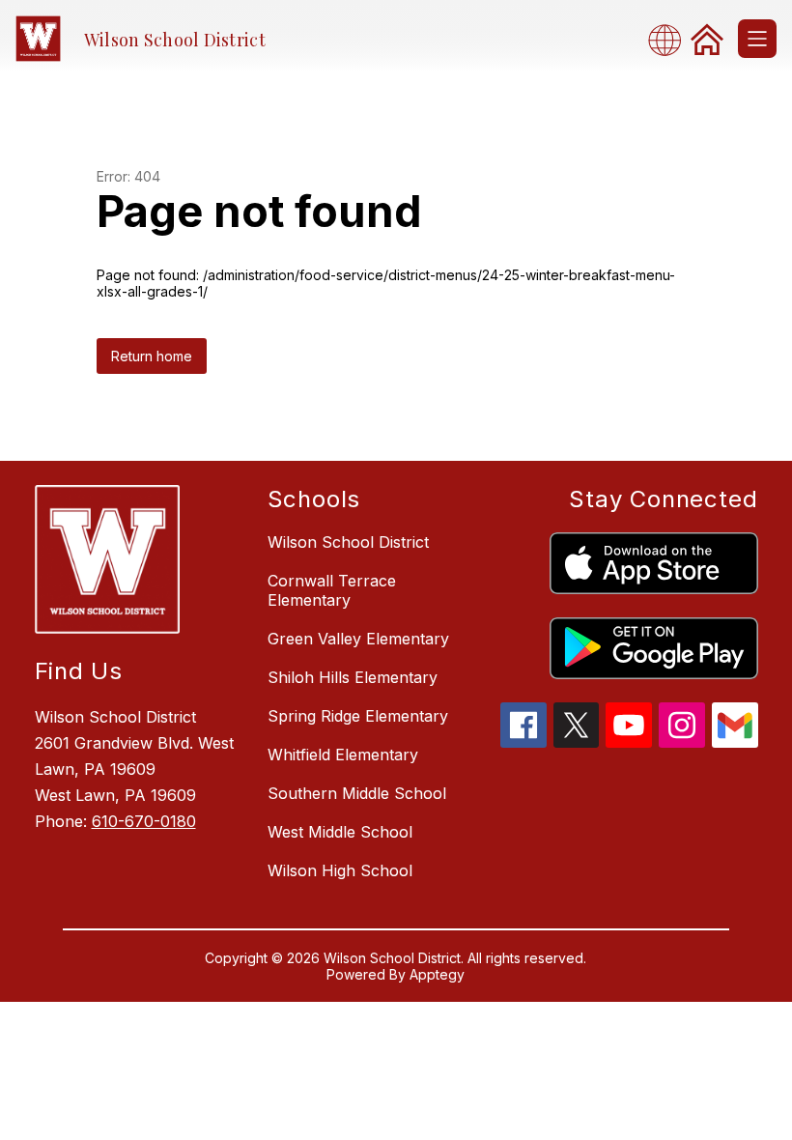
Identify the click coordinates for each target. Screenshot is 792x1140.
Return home (151, 356)
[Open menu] (757, 38)
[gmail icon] (735, 742)
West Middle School (340, 831)
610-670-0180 (144, 821)
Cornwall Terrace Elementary (332, 590)
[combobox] (670, 39)
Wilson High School (340, 870)
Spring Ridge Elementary (358, 716)
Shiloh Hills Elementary (353, 677)
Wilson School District (348, 542)
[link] (707, 38)
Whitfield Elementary (343, 754)
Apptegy (437, 974)
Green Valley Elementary (358, 638)
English (670, 39)
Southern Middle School (357, 793)
